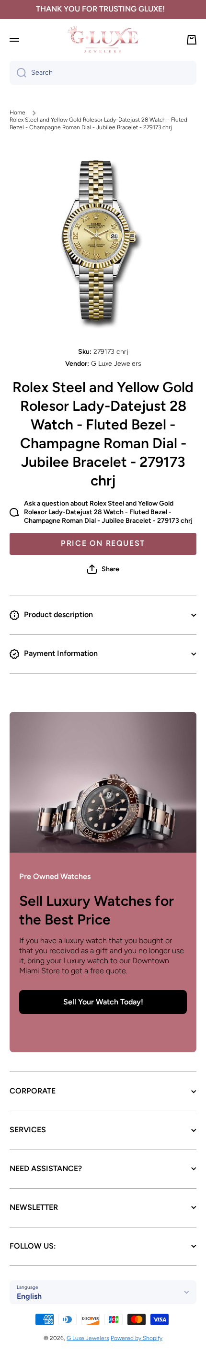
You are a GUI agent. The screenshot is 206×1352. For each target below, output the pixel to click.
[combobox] (103, 73)
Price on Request (103, 543)
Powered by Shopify (136, 1338)
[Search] (18, 73)
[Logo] (103, 39)
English (29, 1296)
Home (17, 112)
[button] (103, 569)
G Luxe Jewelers (88, 1338)
